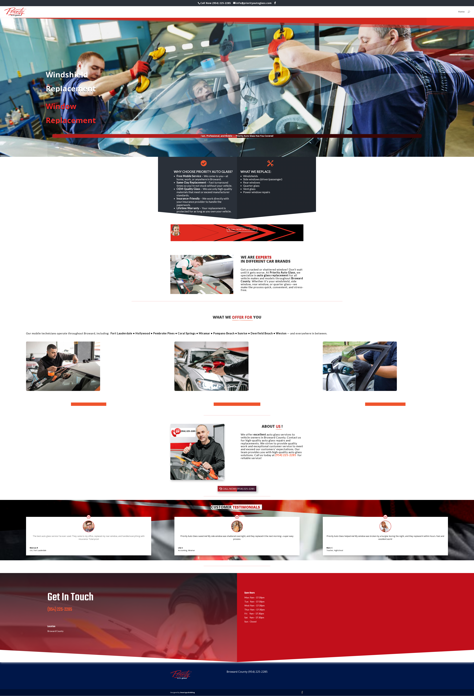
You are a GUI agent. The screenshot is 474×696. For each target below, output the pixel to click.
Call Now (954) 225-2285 (216, 3)
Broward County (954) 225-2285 (247, 671)
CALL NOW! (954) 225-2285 (243, 229)
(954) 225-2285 (286, 455)
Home (461, 12)
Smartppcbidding (187, 692)
